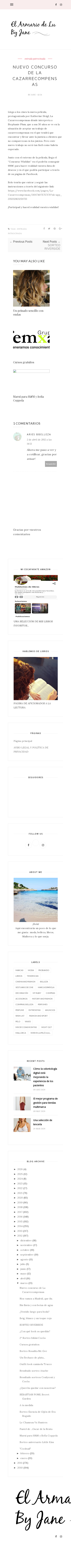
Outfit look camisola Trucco (36, 1364)
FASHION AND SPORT (38, 1016)
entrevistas (34, 1010)
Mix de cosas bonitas (26, 1027)
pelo (18, 1021)
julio (22, 1264)
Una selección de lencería (42, 1122)
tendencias (32, 976)
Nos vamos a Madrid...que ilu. (36, 1298)
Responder (51, 464)
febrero (24, 1453)
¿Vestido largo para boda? (34, 1311)
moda (31, 970)
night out (46, 1027)
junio (23, 1268)
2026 (20, 1169)
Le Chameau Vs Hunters (33, 1422)
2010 (20, 1467)
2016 (20, 1216)
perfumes (42, 1004)
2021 (19, 1193)
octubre (24, 1249)
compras (50, 993)
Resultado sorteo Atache (34, 1370)
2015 (20, 1221)
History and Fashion (42, 999)
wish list (20, 1016)
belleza (44, 981)
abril (23, 1278)
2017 (19, 1212)
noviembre (26, 1245)
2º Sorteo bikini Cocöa (32, 1337)
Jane (33, 95)
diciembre (26, 1240)
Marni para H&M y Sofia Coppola (28, 398)
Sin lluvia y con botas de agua (36, 1305)
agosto (24, 1259)
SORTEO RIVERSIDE (31, 1324)
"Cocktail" (25, 1448)
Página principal (23, 741)
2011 (19, 1462)
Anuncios (50, 1010)
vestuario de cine (24, 987)
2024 (20, 1178)
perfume (20, 1010)
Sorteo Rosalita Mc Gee (33, 1351)
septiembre (27, 1254)
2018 (20, 1207)
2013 (19, 1231)
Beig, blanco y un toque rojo (36, 1318)
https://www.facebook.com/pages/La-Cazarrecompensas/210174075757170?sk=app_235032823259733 (35, 194)
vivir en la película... (40, 1033)
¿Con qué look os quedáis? (35, 1331)
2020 (20, 1197)
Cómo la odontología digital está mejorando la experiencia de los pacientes (45, 1077)
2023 (20, 1183)
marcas (19, 970)
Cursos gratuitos (23, 362)
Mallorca (21, 1033)
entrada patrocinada (35, 58)
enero (23, 1458)
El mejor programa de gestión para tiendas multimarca (45, 1102)
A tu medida (26, 1405)
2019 (20, 1202)
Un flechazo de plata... (32, 1357)
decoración (22, 993)
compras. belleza (24, 1004)
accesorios (21, 999)
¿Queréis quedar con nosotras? (38, 1388)
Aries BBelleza (39, 434)
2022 (20, 1188)
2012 (19, 1235)
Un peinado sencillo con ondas (28, 312)
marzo (24, 1283)
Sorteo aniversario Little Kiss (37, 1442)
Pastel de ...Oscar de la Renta (36, 1429)
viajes (28, 1021)
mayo (23, 1273)
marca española (46, 987)
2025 (20, 1174)
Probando (43, 970)
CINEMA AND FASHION (25, 981)
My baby (37, 993)
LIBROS (19, 976)
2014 (20, 1226)
